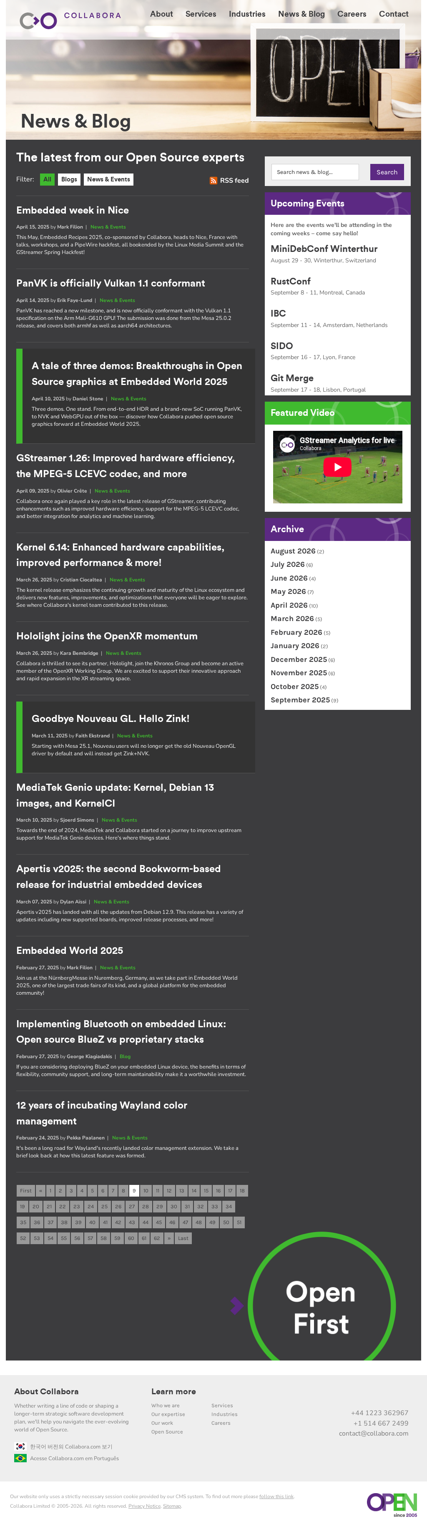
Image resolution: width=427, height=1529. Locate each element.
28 (145, 1206)
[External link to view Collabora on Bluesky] (365, 1395)
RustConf (291, 281)
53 (37, 1238)
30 (174, 1206)
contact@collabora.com (374, 1433)
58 (103, 1238)
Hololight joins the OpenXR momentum (107, 636)
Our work (162, 1423)
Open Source (167, 1431)
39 (78, 1222)
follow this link (276, 1496)
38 (64, 1222)
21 (49, 1206)
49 (212, 1222)
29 (159, 1206)
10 (145, 1190)
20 (36, 1206)
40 (92, 1222)
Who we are (165, 1405)
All (47, 179)
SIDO (282, 346)
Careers (221, 1423)
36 (37, 1222)
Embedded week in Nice (72, 211)
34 (229, 1206)
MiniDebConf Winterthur (324, 249)
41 (105, 1222)
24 (91, 1206)
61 (144, 1238)
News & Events (108, 179)
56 (77, 1238)
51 (239, 1222)
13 (181, 1190)
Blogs (69, 179)
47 (185, 1222)
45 (159, 1222)
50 (226, 1222)
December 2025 (299, 659)
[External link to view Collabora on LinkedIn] (313, 1395)
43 (132, 1222)
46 (172, 1222)
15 (206, 1190)
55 (64, 1238)
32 (200, 1206)
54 (50, 1238)
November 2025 (299, 672)
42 (118, 1222)
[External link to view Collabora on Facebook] (383, 1395)
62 (157, 1238)
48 (199, 1222)
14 (194, 1190)
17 (230, 1190)
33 (214, 1206)
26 (118, 1206)
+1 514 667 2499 (381, 1423)
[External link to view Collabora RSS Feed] (400, 1395)
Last (183, 1238)
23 (76, 1206)
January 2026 (295, 645)
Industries (224, 1414)
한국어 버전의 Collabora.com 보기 (71, 1447)
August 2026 (293, 551)
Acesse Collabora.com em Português (74, 1458)
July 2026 (288, 564)
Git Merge (292, 378)
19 (22, 1206)
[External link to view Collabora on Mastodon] (348, 1395)
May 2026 (288, 591)
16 (218, 1190)
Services (222, 1405)
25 (104, 1206)
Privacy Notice (144, 1506)
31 (187, 1206)
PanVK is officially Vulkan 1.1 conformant (110, 284)
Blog (125, 1056)
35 (23, 1222)
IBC (278, 313)
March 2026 (292, 618)
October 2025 (295, 686)
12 (169, 1190)
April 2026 (289, 605)
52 (23, 1238)
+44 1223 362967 (380, 1413)
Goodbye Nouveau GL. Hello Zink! (111, 719)
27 (132, 1206)
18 (242, 1190)
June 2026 (289, 578)
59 (117, 1238)
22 (62, 1206)
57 (90, 1238)
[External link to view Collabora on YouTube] (330, 1395)
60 (131, 1238)
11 (157, 1190)
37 (50, 1222)
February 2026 (296, 632)
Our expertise (168, 1414)
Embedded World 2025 (69, 951)
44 (145, 1222)
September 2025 (300, 699)
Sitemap (172, 1506)
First (26, 1190)
